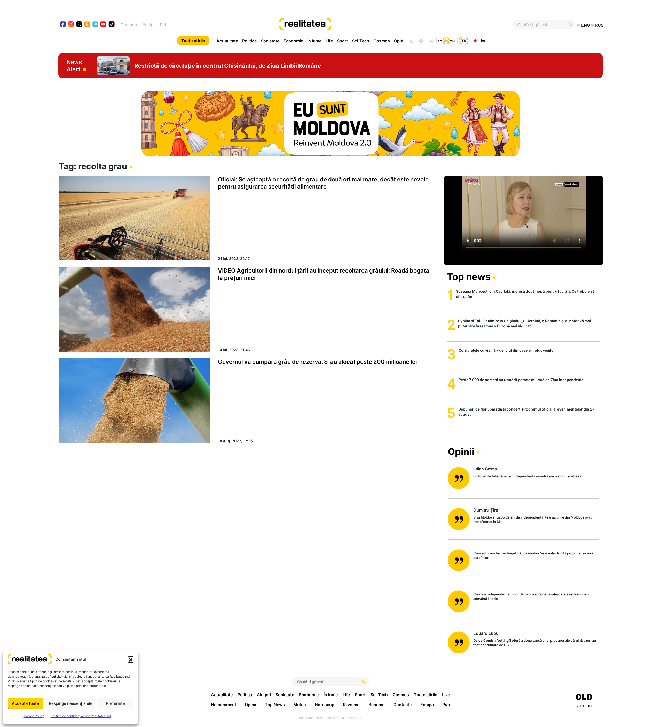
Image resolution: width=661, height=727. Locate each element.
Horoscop (324, 704)
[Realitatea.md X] (79, 24)
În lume (314, 40)
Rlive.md (351, 704)
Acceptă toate (25, 703)
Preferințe (115, 703)
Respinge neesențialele (70, 703)
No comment (223, 704)
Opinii (399, 40)
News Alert (74, 66)
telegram (95, 24)
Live (482, 40)
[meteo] (431, 40)
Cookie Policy (34, 716)
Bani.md (376, 704)
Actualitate (227, 40)
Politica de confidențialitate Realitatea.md (81, 716)
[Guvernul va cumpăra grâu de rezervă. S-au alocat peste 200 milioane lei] (134, 400)
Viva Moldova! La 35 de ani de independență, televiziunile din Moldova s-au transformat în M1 (532, 519)
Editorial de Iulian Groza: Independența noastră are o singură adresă (527, 476)
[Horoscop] (411, 40)
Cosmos (381, 40)
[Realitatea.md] (584, 700)
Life (329, 40)
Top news (469, 276)
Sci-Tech (360, 40)
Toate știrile (193, 40)
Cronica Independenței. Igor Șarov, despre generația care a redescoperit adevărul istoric (531, 596)
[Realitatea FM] (446, 40)
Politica (249, 40)
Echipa (149, 24)
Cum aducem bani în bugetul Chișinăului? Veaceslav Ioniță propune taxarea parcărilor (533, 555)
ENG (585, 25)
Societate (270, 40)
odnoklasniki (87, 24)
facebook (63, 24)
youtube (103, 24)
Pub (163, 24)
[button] (130, 659)
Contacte (129, 24)
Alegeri (264, 694)
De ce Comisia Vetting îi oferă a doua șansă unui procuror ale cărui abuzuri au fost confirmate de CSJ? (534, 642)
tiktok (111, 24)
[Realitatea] (358, 24)
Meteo (299, 704)
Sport (342, 40)
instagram (71, 24)
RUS (599, 25)
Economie (293, 40)
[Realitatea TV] (463, 40)
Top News (275, 704)
